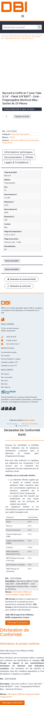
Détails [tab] (29, 157)
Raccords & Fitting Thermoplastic (27, 35)
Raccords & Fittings (11, 35)
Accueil (3, 35)
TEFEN (12, 137)
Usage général (7, 143)
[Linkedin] (2, 319)
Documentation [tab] (13, 157)
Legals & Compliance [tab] (16, 162)
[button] (22, 16)
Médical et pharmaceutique (29, 140)
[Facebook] (10, 408)
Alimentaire (14, 140)
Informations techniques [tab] (18, 152)
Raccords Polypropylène (20, 134)
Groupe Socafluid (28, 420)
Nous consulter (12, 261)
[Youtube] (13, 408)
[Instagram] (6, 408)
